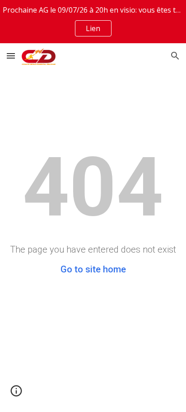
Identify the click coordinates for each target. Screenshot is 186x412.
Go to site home (93, 269)
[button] (11, 55)
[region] (93, 21)
